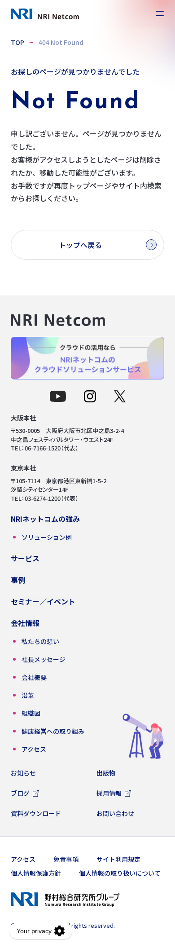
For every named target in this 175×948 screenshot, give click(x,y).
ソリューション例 (47, 537)
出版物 (105, 772)
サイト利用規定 (118, 859)
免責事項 (66, 859)
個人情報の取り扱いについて (120, 873)
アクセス (23, 859)
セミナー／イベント (43, 601)
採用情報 (109, 793)
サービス (25, 558)
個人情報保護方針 (36, 873)
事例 (18, 579)
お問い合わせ (115, 813)
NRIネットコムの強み (45, 518)
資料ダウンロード (36, 813)
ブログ (20, 793)
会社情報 (25, 622)
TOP (17, 42)
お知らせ (23, 772)
